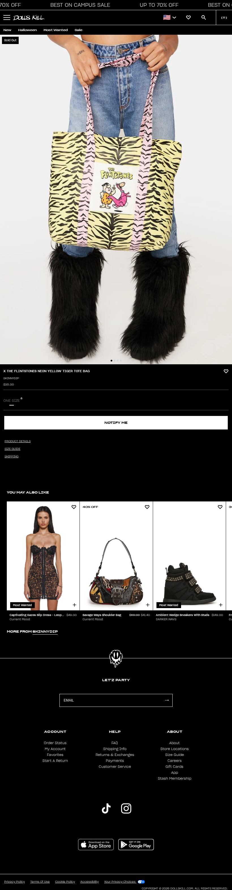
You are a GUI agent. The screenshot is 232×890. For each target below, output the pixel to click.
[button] (78, 5)
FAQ (114, 743)
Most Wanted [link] (56, 30)
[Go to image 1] (111, 360)
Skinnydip (11, 378)
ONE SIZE (11, 400)
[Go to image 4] (121, 360)
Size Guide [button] (12, 449)
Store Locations (174, 749)
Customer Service (115, 766)
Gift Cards (174, 766)
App (174, 772)
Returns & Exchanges (115, 755)
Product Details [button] (18, 441)
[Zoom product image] (116, 199)
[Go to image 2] (114, 360)
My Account (55, 749)
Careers (174, 760)
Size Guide (174, 755)
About (174, 743)
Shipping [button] (11, 456)
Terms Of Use (40, 881)
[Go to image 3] (118, 360)
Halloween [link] (27, 30)
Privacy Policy (14, 881)
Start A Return (55, 760)
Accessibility (89, 881)
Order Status (55, 743)
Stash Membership (174, 778)
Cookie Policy (65, 881)
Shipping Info (114, 749)
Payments (115, 760)
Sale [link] (78, 30)
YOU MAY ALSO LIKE (28, 492)
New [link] (7, 30)
